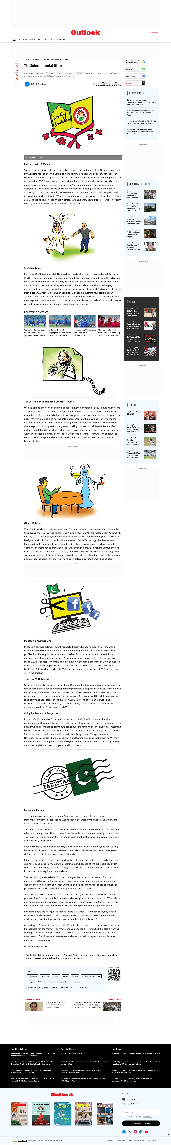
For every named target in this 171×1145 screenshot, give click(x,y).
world (79, 958)
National (36, 60)
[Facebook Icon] (124, 1132)
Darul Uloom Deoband (91, 976)
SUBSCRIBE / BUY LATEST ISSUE (141, 1123)
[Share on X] (17, 66)
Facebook (45, 976)
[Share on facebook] (17, 61)
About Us (111, 1141)
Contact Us (121, 1141)
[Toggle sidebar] (14, 39)
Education (54, 958)
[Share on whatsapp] (17, 75)
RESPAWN (57, 40)
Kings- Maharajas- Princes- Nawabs (64, 982)
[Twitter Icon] (129, 1132)
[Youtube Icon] (146, 1132)
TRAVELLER (41, 40)
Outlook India (71, 955)
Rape (65, 976)
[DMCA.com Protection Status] (20, 1140)
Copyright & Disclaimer (136, 1141)
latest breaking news (49, 955)
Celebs (56, 976)
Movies (75, 976)
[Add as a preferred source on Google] (17, 79)
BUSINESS (23, 40)
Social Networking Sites (38, 987)
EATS (50, 40)
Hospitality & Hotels (36, 982)
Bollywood (32, 976)
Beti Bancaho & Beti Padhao (64, 987)
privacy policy (147, 1117)
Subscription (132, 1099)
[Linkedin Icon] (141, 1132)
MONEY (32, 40)
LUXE (65, 40)
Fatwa (83, 987)
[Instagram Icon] (135, 1132)
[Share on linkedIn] (17, 70)
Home (27, 60)
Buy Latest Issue (134, 1103)
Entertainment (40, 958)
